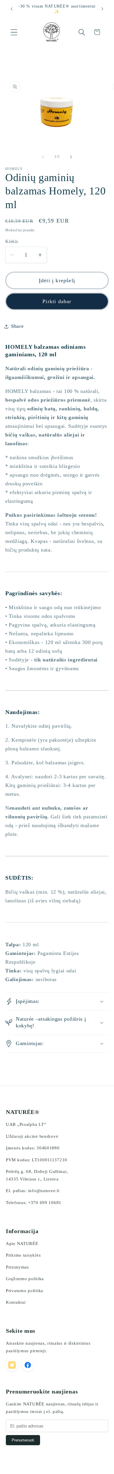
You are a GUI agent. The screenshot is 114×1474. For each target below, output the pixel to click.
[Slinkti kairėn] (43, 157)
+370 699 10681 (44, 1202)
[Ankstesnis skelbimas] (11, 9)
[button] (14, 32)
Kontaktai (15, 1302)
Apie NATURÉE (22, 1243)
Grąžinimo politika (25, 1278)
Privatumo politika (24, 1290)
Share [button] (17, 326)
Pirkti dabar (56, 301)
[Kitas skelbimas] (102, 9)
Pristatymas (17, 1267)
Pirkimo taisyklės (23, 1255)
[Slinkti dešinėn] (71, 157)
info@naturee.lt (44, 1190)
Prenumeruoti (23, 1440)
